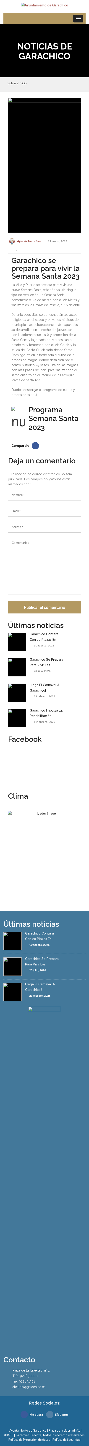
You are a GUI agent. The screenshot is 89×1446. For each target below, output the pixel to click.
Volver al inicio (17, 83)
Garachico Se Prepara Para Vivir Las (46, 662)
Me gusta (36, 1414)
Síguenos (61, 1414)
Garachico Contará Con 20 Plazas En (44, 636)
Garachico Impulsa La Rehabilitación (46, 713)
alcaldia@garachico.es (29, 1387)
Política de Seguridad (66, 1439)
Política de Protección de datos (29, 1439)
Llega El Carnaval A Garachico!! (44, 687)
